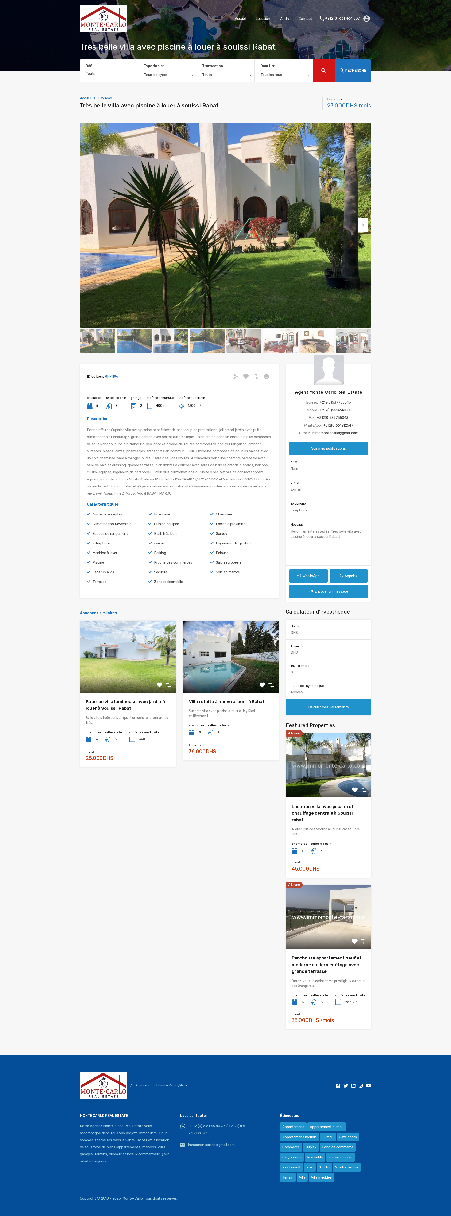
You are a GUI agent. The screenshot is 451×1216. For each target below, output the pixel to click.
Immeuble (315, 1157)
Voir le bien (128, 678)
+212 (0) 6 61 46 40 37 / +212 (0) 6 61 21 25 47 (217, 1129)
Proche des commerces (173, 562)
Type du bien (154, 66)
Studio (324, 1167)
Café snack (348, 1137)
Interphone (102, 543)
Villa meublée (321, 1177)
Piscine (98, 562)
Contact (305, 18)
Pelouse (222, 553)
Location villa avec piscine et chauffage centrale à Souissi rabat (323, 813)
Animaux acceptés (107, 514)
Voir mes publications (328, 448)
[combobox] (167, 76)
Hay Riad (105, 98)
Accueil (240, 18)
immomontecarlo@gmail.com (335, 433)
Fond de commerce (337, 1147)
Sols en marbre (228, 572)
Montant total (300, 626)
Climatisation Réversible (112, 524)
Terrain (287, 1177)
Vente (284, 18)
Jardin (159, 543)
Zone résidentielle (168, 582)
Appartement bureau (326, 1127)
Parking (160, 553)
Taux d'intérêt (301, 666)
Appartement (293, 1127)
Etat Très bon (165, 533)
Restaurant (291, 1167)
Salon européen (228, 562)
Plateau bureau (340, 1157)
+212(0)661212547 (338, 425)
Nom (294, 461)
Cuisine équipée (166, 524)
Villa (302, 1177)
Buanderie (162, 514)
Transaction (212, 66)
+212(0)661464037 (335, 410)
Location (263, 18)
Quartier (267, 66)
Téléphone (298, 503)
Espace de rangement (110, 533)
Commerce (291, 1147)
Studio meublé (346, 1167)
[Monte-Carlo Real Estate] (103, 30)
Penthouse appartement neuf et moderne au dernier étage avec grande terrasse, (327, 964)
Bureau (327, 1137)
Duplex (310, 1147)
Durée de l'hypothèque (307, 685)
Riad (309, 1167)
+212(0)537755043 (335, 402)
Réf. (89, 66)
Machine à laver (105, 553)
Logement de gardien (233, 543)
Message (297, 524)
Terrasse (99, 582)
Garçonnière (292, 1157)
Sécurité (160, 572)
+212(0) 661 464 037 (342, 18)
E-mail (295, 482)
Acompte (297, 646)
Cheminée (224, 514)
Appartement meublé (299, 1137)
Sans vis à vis (103, 572)
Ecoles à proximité (230, 524)
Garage (221, 533)
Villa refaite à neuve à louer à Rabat (226, 701)
